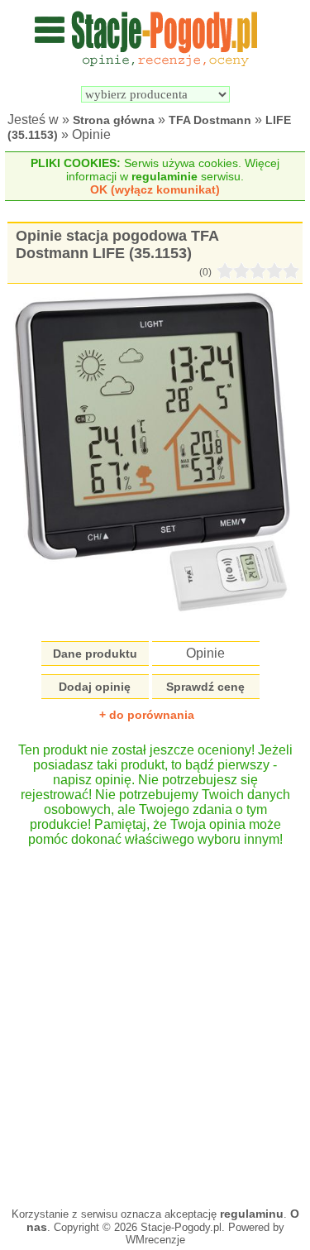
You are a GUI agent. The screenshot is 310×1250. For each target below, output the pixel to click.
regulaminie (164, 176)
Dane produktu (95, 653)
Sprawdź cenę (205, 686)
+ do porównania (146, 714)
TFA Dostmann (210, 120)
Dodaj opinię (95, 686)
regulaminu (252, 1213)
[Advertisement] (155, 1019)
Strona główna (114, 120)
